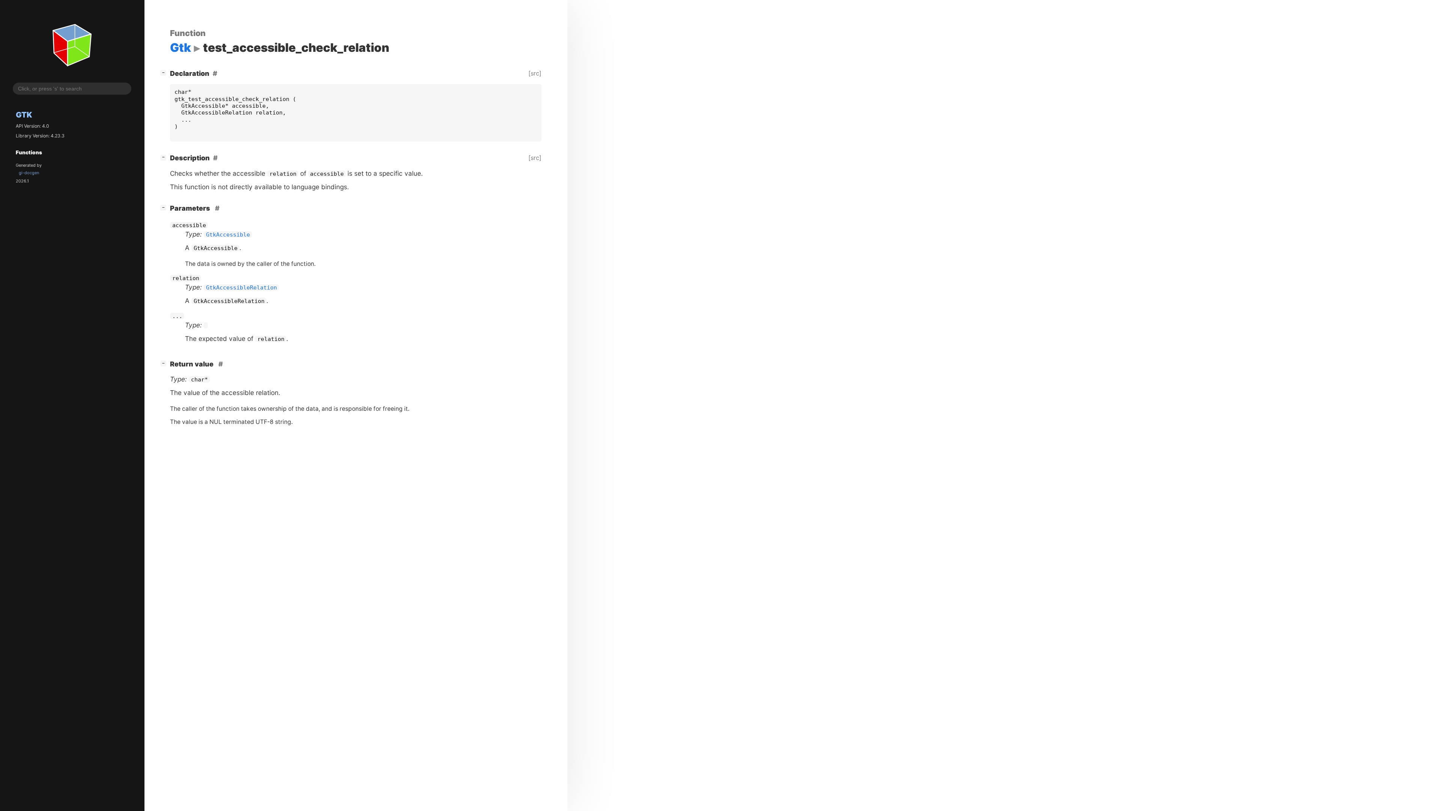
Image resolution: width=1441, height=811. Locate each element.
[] (165, 72)
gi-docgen (29, 172)
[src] (535, 73)
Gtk (24, 114)
